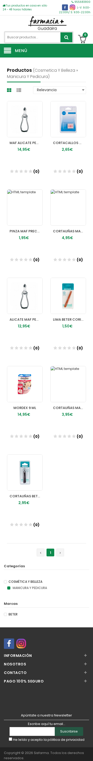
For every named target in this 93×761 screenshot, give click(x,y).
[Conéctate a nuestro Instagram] (72, 7)
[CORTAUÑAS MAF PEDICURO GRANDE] (68, 379)
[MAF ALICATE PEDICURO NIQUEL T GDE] (24, 114)
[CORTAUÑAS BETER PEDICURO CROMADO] (24, 467)
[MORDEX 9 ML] (24, 379)
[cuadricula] (10, 90)
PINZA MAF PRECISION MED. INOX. (26, 231)
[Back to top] (87, 752)
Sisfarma (41, 752)
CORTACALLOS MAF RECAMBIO (69, 142)
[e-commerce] (47, 22)
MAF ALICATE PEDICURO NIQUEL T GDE (26, 142)
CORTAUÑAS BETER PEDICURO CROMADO (26, 496)
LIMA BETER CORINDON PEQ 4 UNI (69, 319)
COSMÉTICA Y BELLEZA (25, 581)
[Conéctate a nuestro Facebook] (65, 7)
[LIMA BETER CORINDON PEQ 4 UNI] (68, 291)
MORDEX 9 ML (24, 407)
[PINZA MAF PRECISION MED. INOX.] (24, 203)
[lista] (19, 90)
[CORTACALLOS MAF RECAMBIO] (68, 114)
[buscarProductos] (66, 37)
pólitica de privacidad (66, 739)
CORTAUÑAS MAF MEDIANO (69, 231)
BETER (13, 614)
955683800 (82, 2)
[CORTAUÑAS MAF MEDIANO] (68, 203)
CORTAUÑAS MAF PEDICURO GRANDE (69, 407)
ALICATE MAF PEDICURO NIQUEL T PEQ (26, 319)
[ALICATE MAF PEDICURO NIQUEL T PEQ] (24, 291)
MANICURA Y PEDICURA (29, 588)
